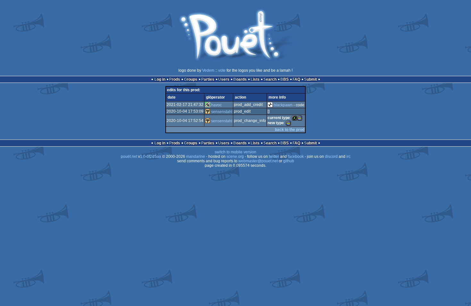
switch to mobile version (235, 152)
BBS (284, 79)
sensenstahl (221, 111)
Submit (310, 79)
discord (331, 156)
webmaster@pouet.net (258, 161)
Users (223, 79)
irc (348, 156)
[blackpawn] (270, 105)
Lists (255, 79)
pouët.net (129, 156)
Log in (159, 79)
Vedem (208, 70)
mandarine (195, 156)
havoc (216, 105)
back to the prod (289, 129)
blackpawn (283, 105)
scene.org (235, 156)
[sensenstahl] (207, 111)
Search (270, 79)
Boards (240, 79)
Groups (190, 79)
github (288, 161)
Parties (207, 79)
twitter (274, 156)
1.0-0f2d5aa (150, 156)
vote (222, 70)
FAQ (296, 79)
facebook (296, 156)
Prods (174, 79)
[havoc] (207, 105)
